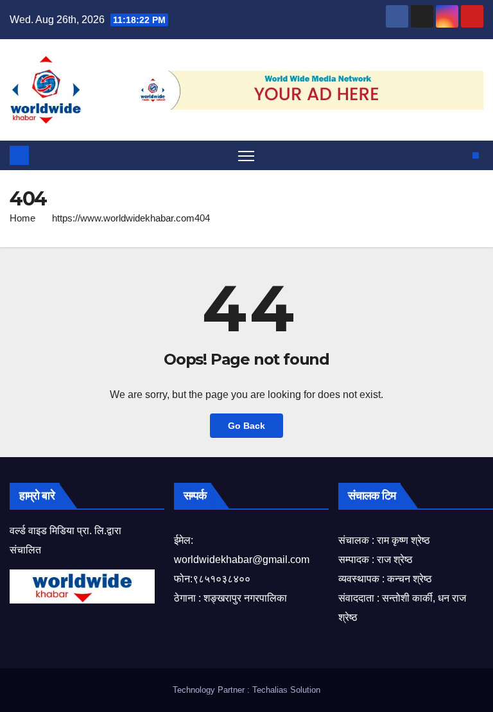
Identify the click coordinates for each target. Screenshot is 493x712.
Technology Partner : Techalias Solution (246, 690)
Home (22, 218)
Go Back (246, 426)
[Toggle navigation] (246, 156)
